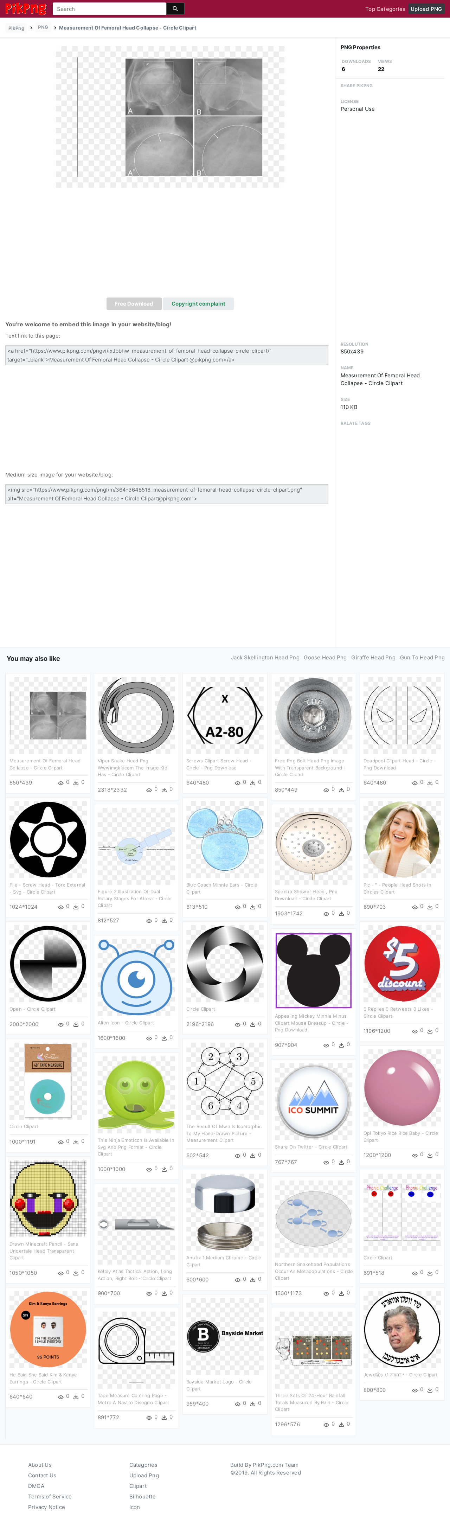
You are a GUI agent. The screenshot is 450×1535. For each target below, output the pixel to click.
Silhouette (142, 1496)
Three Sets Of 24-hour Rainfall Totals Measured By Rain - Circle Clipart (311, 1402)
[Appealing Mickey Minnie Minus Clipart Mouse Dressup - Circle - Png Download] (313, 970)
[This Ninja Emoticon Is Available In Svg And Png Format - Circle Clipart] (136, 1094)
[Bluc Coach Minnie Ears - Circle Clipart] (225, 839)
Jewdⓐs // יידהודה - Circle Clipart (401, 1374)
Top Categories (385, 9)
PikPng (16, 28)
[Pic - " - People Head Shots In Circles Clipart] (402, 839)
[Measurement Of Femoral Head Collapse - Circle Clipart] (170, 116)
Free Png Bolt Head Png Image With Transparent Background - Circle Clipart (310, 767)
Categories (143, 1465)
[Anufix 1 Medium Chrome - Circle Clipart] (225, 1212)
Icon (134, 1507)
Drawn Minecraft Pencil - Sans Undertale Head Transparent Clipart (43, 1250)
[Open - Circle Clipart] (48, 963)
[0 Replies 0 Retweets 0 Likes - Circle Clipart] (402, 963)
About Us (40, 1465)
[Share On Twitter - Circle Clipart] (313, 1101)
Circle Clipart (200, 1009)
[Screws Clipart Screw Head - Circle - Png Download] (225, 715)
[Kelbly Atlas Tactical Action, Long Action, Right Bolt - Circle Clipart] (136, 1225)
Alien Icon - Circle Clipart (126, 1022)
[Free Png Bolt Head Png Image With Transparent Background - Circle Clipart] (313, 715)
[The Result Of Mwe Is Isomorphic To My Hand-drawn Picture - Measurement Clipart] (225, 1080)
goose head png (325, 657)
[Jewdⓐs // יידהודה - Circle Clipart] (402, 1329)
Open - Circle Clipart (32, 1009)
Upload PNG (426, 9)
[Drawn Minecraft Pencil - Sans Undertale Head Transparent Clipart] (48, 1198)
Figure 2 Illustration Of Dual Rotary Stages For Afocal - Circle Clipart (135, 898)
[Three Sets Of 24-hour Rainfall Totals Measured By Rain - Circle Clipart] (313, 1350)
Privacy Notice (46, 1507)
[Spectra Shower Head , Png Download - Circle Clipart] (313, 846)
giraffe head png (373, 657)
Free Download (134, 303)
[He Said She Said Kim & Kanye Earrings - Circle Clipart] (48, 1329)
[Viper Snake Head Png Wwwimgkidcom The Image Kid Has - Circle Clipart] (136, 715)
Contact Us (42, 1475)
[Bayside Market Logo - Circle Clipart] (225, 1336)
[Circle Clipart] (225, 963)
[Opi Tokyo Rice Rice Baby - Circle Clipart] (402, 1087)
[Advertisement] (170, 245)
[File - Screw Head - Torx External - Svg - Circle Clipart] (48, 839)
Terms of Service (50, 1496)
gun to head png (422, 657)
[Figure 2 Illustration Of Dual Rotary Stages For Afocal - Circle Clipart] (136, 846)
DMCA (36, 1486)
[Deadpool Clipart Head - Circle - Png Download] (402, 715)
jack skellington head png (265, 657)
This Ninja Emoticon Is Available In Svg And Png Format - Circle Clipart (136, 1147)
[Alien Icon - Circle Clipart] (136, 977)
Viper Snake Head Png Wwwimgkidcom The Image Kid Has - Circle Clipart (132, 767)
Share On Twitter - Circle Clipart (311, 1147)
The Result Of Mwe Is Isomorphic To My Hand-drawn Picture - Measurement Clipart (224, 1133)
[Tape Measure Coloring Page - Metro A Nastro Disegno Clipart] (136, 1350)
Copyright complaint (198, 303)
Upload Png (144, 1475)
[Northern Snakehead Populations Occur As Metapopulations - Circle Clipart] (313, 1218)
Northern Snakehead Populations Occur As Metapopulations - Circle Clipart (314, 1271)
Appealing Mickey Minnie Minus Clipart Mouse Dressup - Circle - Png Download (311, 1022)
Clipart (138, 1486)
